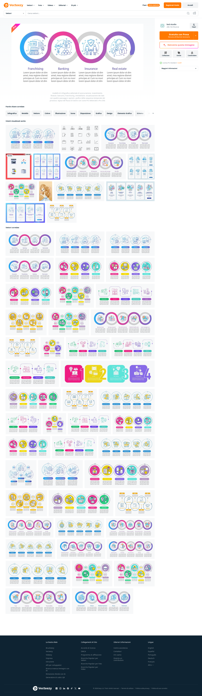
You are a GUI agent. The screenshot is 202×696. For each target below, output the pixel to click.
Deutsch (151, 658)
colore (47, 113)
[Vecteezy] (13, 5)
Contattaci (118, 651)
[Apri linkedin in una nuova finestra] (64, 688)
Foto (40, 5)
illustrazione (60, 113)
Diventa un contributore (118, 659)
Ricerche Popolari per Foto (91, 664)
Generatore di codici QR (55, 677)
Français (151, 662)
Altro (150, 665)
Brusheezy (50, 648)
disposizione (85, 113)
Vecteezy (49, 651)
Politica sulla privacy (142, 688)
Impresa (49, 658)
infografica (12, 113)
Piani (145, 5)
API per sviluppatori (54, 665)
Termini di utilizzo (127, 688)
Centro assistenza (121, 648)
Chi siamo (117, 655)
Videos (50, 5)
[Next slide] (151, 113)
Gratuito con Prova (179, 35)
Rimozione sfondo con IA (55, 674)
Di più (73, 5)
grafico (99, 113)
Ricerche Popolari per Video (89, 668)
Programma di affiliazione (91, 655)
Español (151, 651)
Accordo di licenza (88, 648)
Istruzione (50, 662)
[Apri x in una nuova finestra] (75, 688)
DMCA (83, 651)
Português (152, 655)
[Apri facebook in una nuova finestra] (57, 688)
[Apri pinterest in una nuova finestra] (68, 688)
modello (25, 113)
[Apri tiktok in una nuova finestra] (72, 688)
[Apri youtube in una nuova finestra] (79, 688)
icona (73, 113)
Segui (194, 27)
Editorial (62, 5)
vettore (36, 113)
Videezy (49, 655)
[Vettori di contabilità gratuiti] (80, 138)
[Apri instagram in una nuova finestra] (60, 688)
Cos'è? (179, 63)
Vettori (30, 5)
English (151, 648)
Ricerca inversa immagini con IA (57, 669)
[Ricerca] (188, 13)
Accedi (190, 5)
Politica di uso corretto (159, 688)
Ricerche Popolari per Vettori (89, 659)
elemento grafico (125, 113)
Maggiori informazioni (169, 68)
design (109, 113)
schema (140, 113)
